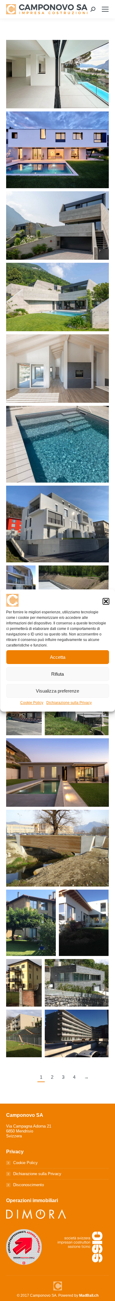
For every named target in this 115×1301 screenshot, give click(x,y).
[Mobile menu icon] (105, 9)
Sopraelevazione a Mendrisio (57, 378)
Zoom (57, 62)
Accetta (57, 657)
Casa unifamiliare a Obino (77, 992)
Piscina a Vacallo (57, 454)
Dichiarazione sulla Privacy (69, 703)
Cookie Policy (31, 703)
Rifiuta (57, 674)
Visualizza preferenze (57, 690)
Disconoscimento (28, 1185)
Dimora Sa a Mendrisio (57, 533)
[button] (106, 601)
